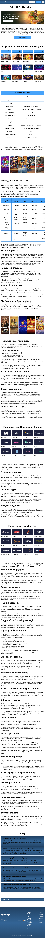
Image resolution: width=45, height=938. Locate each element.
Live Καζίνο (16, 51)
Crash (27, 51)
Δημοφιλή (5, 51)
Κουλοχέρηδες (38, 51)
